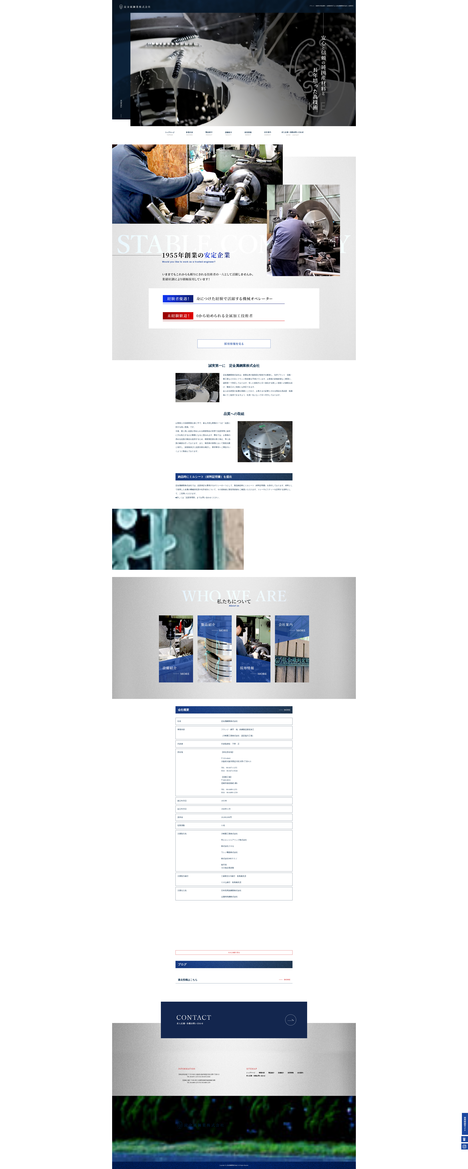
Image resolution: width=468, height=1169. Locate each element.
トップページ (170, 133)
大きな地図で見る (234, 952)
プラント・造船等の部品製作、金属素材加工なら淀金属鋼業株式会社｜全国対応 (331, 5)
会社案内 (267, 133)
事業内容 (189, 133)
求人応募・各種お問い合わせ (292, 133)
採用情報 (248, 133)
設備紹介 (228, 133)
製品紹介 (209, 133)
